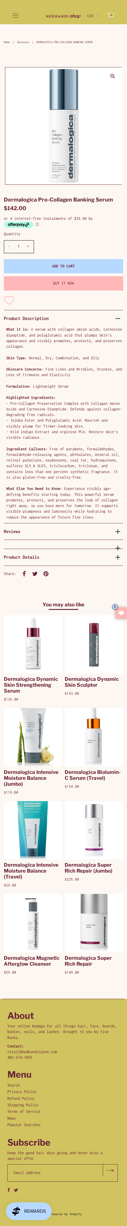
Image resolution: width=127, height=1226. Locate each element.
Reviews (12, 531)
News (11, 1118)
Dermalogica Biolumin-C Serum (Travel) (93, 775)
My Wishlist (121, 613)
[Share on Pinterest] (46, 573)
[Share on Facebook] (24, 573)
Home (7, 42)
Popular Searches (23, 1125)
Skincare (23, 42)
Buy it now (63, 283)
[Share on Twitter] (35, 573)
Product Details (21, 557)
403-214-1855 (19, 1057)
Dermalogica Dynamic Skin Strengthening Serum (31, 685)
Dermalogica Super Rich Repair (88, 961)
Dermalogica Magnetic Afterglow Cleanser (31, 961)
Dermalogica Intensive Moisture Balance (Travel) (31, 871)
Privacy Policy (21, 1091)
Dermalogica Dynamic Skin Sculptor (92, 682)
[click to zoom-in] (112, 76)
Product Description (26, 318)
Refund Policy (20, 1098)
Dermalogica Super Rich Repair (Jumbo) (88, 868)
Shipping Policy (22, 1105)
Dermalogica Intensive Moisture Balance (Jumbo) (31, 778)
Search (13, 1085)
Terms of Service (23, 1111)
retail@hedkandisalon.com (32, 1052)
